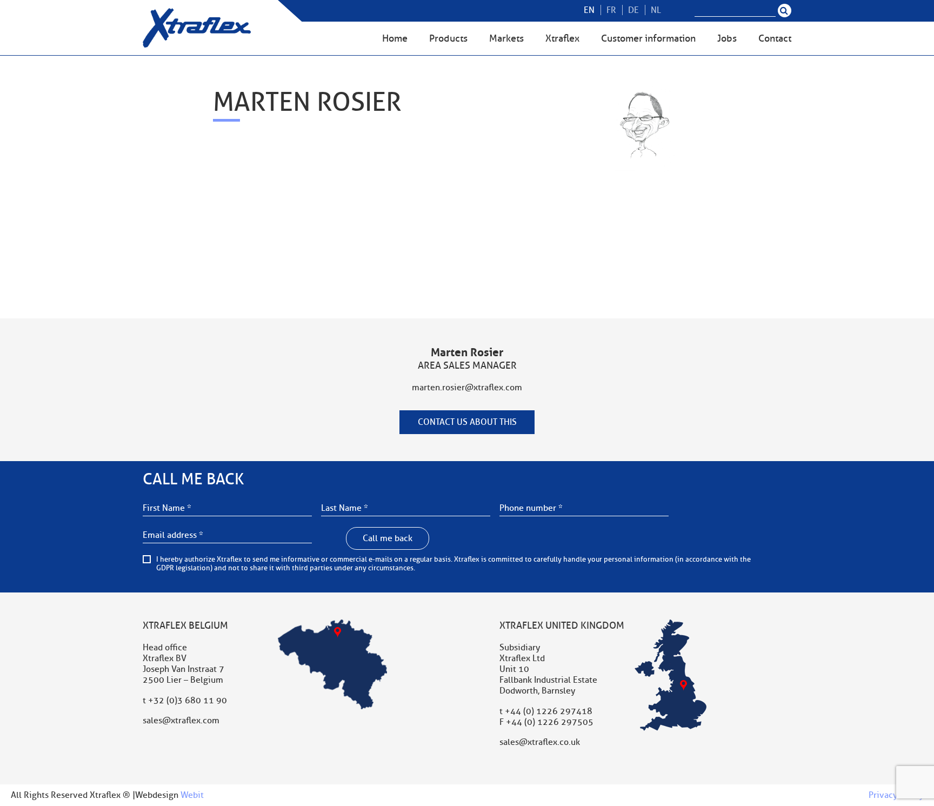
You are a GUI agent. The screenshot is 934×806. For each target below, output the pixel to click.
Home (395, 38)
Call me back (387, 538)
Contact (774, 38)
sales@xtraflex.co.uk (539, 742)
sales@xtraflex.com (181, 720)
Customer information (648, 38)
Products (448, 38)
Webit (192, 795)
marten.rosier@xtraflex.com (467, 387)
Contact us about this (467, 422)
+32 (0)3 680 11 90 (187, 700)
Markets (506, 38)
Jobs (727, 38)
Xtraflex (562, 38)
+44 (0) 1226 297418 (548, 711)
